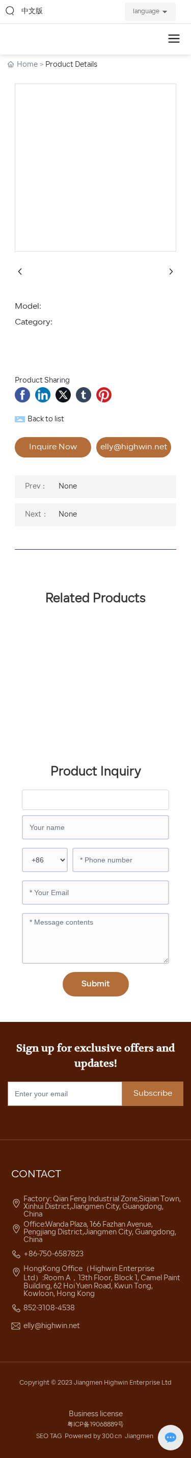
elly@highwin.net (51, 1326)
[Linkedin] (42, 394)
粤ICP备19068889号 (95, 1425)
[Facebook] (22, 394)
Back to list (46, 419)
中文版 (32, 11)
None (68, 487)
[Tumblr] (83, 394)
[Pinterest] (104, 394)
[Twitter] (63, 394)
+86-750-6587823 (53, 1254)
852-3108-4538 (49, 1308)
